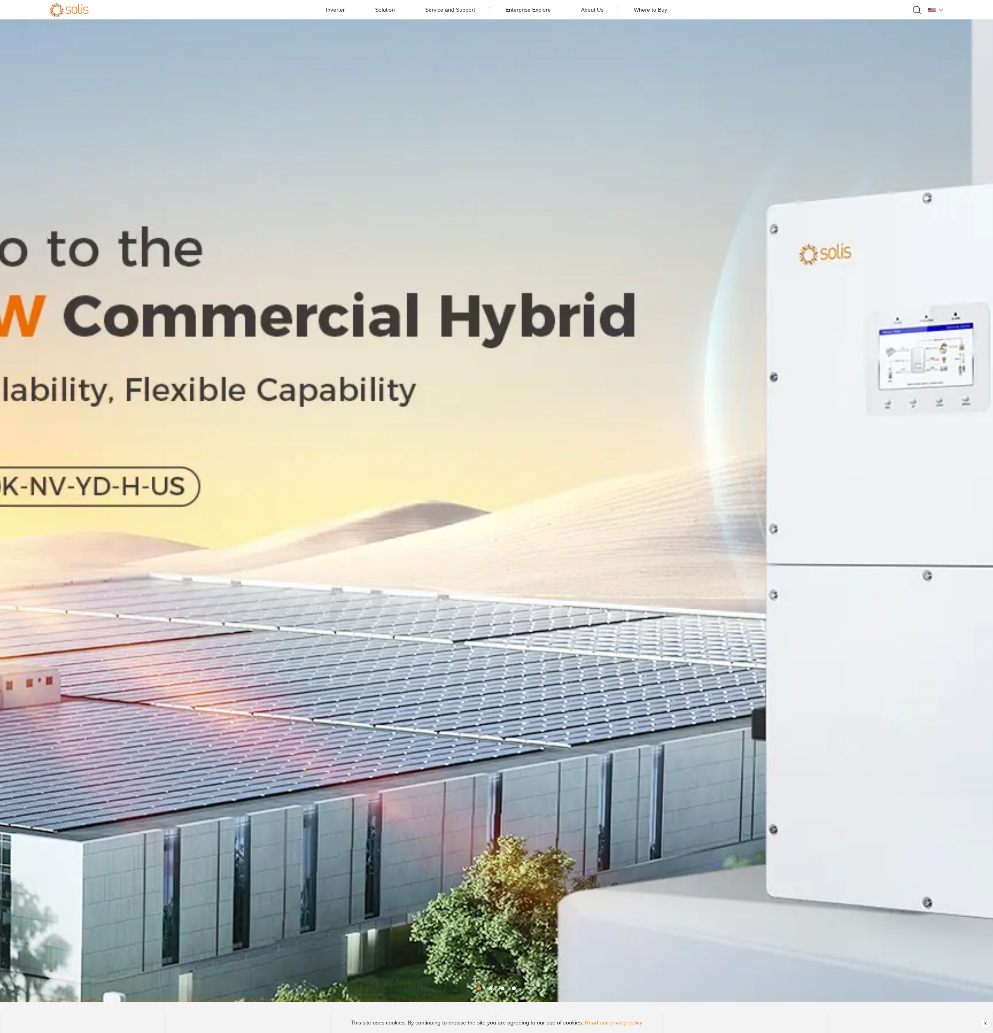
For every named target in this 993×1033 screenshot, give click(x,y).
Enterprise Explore (528, 10)
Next (977, 501)
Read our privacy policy (613, 1022)
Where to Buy (650, 10)
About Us (592, 10)
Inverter (335, 10)
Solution (385, 10)
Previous (15, 501)
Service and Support (450, 10)
